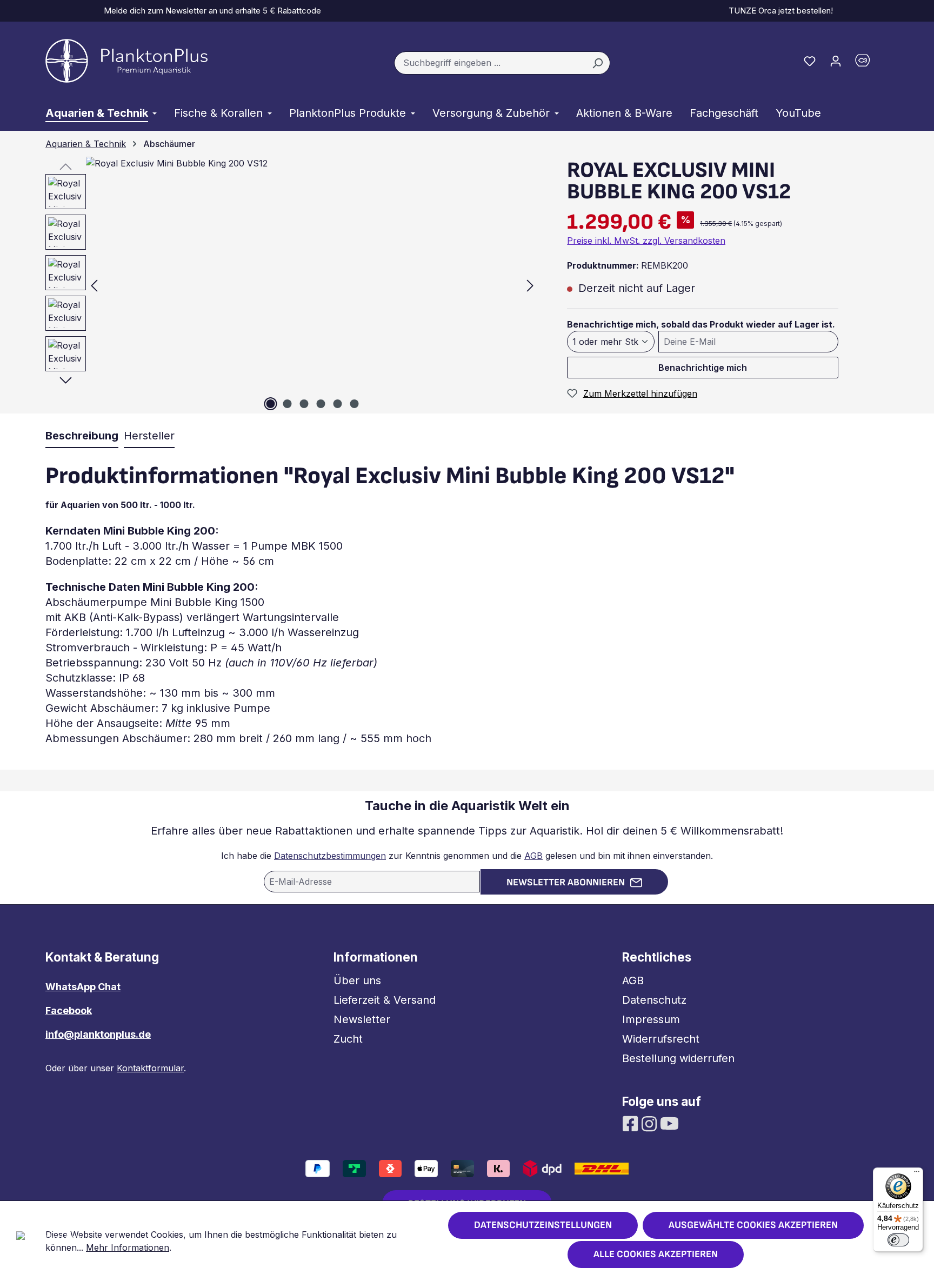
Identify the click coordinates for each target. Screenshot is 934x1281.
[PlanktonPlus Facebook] (631, 1122)
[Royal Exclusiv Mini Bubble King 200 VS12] (312, 285)
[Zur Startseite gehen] (126, 61)
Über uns (357, 980)
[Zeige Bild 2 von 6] (287, 403)
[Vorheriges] (94, 285)
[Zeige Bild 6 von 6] (354, 403)
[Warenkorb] (869, 63)
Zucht (348, 1038)
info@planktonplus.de (98, 1034)
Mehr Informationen (127, 1247)
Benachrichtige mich (702, 367)
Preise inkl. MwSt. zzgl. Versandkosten (646, 240)
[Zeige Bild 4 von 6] (320, 403)
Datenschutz (654, 999)
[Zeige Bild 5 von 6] (337, 403)
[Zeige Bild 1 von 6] (270, 403)
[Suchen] (597, 63)
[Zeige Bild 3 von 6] (303, 403)
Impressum (651, 1019)
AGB (533, 855)
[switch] (898, 1239)
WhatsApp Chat (83, 986)
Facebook (68, 1010)
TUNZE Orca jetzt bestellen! (778, 10)
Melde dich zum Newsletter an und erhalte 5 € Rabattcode (210, 10)
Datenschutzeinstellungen (543, 1225)
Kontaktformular (150, 1068)
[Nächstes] (530, 285)
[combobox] (489, 63)
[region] (287, 285)
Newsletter (361, 1019)
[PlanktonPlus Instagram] (650, 1122)
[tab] (81, 436)
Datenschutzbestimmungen (330, 855)
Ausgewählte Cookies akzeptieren (753, 1225)
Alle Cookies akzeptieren (655, 1254)
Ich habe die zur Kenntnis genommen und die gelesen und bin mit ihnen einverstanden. (467, 855)
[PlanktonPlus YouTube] (669, 1122)
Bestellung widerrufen (678, 1058)
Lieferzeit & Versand (384, 999)
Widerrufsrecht (660, 1038)
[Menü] (916, 1173)
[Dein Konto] (836, 60)
